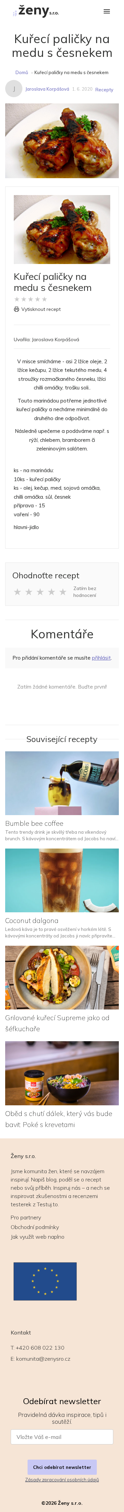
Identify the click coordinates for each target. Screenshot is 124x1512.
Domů (22, 72)
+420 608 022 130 (40, 1347)
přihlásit (101, 657)
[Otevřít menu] (107, 11)
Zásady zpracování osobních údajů (62, 1479)
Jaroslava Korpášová (47, 89)
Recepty (104, 89)
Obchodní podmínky (35, 1227)
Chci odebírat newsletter (62, 1467)
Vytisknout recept (41, 309)
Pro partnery (26, 1217)
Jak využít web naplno (37, 1236)
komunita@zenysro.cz (43, 1358)
